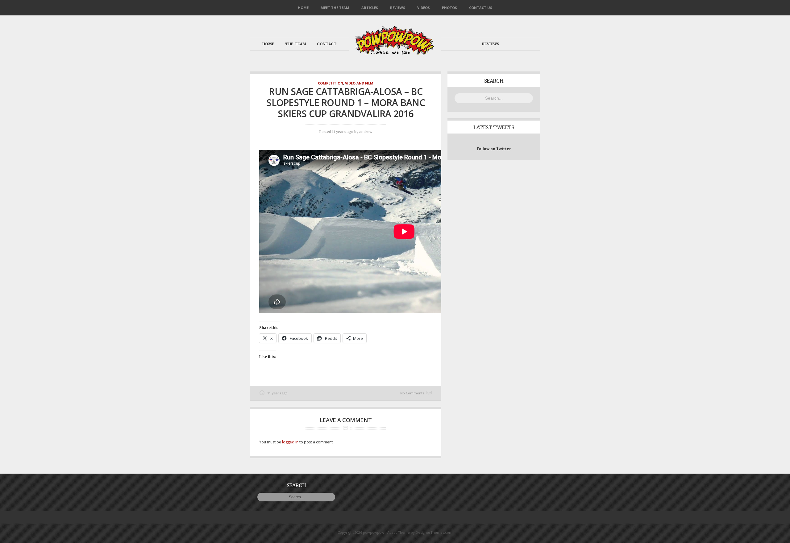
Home (303, 7)
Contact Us (480, 7)
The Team (295, 44)
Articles (369, 7)
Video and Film (359, 83)
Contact (327, 44)
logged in (290, 442)
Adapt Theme (398, 532)
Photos (449, 7)
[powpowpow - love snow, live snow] (395, 54)
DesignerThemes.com (434, 532)
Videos (423, 7)
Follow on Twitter (494, 148)
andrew (365, 132)
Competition (330, 83)
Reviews (397, 7)
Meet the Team (335, 7)
